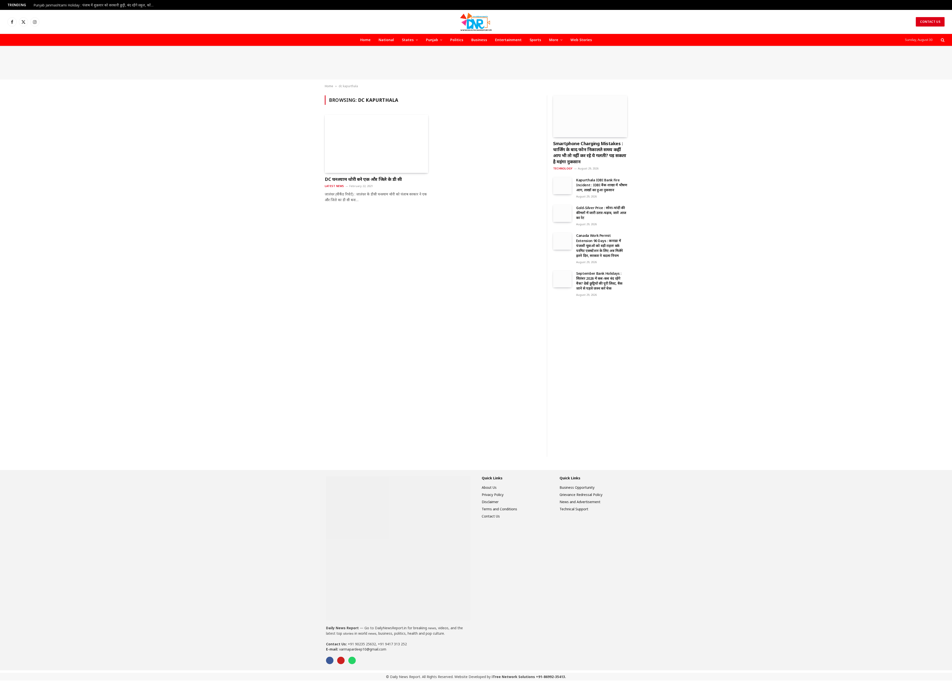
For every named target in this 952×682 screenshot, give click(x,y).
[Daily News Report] (476, 22)
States (408, 39)
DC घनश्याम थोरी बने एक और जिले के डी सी (363, 179)
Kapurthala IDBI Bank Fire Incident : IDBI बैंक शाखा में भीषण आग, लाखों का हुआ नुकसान (601, 185)
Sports (535, 39)
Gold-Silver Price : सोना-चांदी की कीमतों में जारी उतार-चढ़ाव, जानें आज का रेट (601, 212)
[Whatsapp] (352, 660)
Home (365, 39)
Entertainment (508, 39)
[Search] (942, 40)
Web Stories (581, 39)
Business (479, 39)
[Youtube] (341, 660)
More (553, 39)
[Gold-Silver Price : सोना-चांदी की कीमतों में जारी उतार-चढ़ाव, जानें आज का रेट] (562, 213)
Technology (562, 168)
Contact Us (930, 22)
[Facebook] (329, 660)
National (386, 39)
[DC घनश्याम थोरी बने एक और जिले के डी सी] (376, 144)
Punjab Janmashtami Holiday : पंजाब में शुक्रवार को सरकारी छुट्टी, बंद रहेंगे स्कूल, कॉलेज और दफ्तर (95, 5)
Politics (456, 39)
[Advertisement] (476, 63)
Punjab (432, 39)
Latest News (334, 186)
